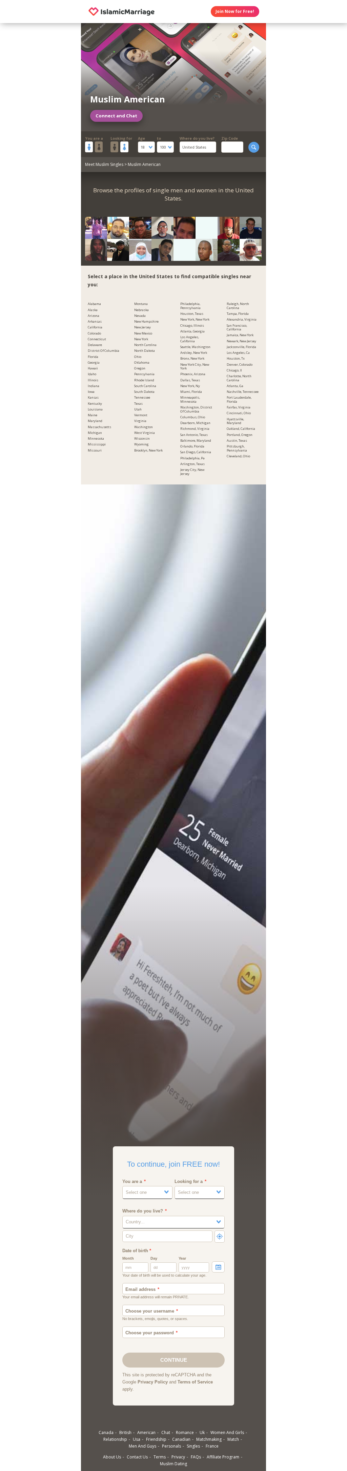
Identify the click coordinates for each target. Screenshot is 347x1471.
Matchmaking (209, 1439)
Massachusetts (99, 427)
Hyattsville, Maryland (235, 421)
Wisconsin (142, 439)
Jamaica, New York (240, 335)
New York (141, 339)
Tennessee (142, 398)
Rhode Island (144, 380)
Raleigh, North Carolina (238, 306)
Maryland (95, 421)
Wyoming (141, 444)
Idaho (92, 374)
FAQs (196, 1457)
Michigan (95, 433)
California (95, 327)
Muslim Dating (173, 1464)
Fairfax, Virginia (238, 407)
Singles (193, 1446)
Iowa (91, 392)
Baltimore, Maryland (195, 441)
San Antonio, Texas (194, 435)
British (125, 1432)
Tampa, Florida (238, 314)
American (146, 1432)
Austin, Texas (237, 441)
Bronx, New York (192, 359)
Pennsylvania (144, 374)
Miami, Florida (191, 392)
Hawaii (93, 368)
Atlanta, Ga (235, 386)
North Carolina (145, 345)
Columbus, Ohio (192, 417)
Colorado (94, 333)
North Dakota (144, 351)
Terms (160, 1457)
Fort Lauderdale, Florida (239, 400)
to (159, 138)
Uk (202, 1432)
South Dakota (144, 392)
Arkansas (95, 322)
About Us (112, 1457)
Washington (143, 427)
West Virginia (144, 433)
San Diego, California (195, 452)
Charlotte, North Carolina (239, 378)
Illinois (93, 380)
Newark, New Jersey (241, 341)
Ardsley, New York (193, 353)
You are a (94, 138)
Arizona (93, 316)
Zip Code (229, 138)
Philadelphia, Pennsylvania (190, 306)
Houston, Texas (191, 314)
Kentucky (95, 404)
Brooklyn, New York (148, 450)
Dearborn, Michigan (195, 423)
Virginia (140, 421)
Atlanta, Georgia (192, 331)
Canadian (181, 1439)
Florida (93, 357)
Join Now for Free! (235, 11)
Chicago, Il (234, 370)
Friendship (156, 1439)
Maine (92, 415)
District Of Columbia (103, 351)
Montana (141, 304)
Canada (106, 1432)
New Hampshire (146, 322)
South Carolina (145, 386)
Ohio (137, 357)
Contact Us (137, 1457)
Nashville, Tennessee (243, 392)
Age (141, 138)
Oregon (139, 368)
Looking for (121, 138)
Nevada (140, 316)
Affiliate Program (223, 1457)
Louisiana (95, 409)
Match (233, 1439)
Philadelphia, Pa (192, 458)
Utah (138, 409)
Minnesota (96, 439)
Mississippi (97, 444)
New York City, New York (194, 367)
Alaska (93, 310)
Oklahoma (141, 363)
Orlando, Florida (192, 446)
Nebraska (141, 310)
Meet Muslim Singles (104, 164)
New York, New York (194, 320)
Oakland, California (241, 429)
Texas (138, 404)
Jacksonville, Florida (241, 347)
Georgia (94, 363)
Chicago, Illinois (192, 326)
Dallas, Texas (190, 380)
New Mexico (143, 333)
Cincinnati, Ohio (239, 413)
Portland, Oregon (239, 435)
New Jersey (142, 327)
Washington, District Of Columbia (196, 409)
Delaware (95, 345)
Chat (165, 1432)
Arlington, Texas (192, 464)
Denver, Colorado (239, 365)
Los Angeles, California (189, 339)
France (212, 1446)
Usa (136, 1439)
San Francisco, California (237, 328)
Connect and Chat (116, 116)
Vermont (140, 415)
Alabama (94, 304)
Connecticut (97, 339)
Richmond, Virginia (194, 429)
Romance (185, 1432)
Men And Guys (142, 1446)
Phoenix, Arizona (192, 374)
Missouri (95, 450)
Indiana (93, 386)
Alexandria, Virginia (242, 320)
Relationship (115, 1439)
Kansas (93, 398)
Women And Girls (227, 1432)
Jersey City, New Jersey (192, 472)
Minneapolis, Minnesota (190, 400)
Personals (171, 1446)
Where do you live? (197, 138)
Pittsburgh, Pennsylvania (237, 448)
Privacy (178, 1457)
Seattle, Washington (195, 347)
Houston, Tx (236, 359)
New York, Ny (190, 386)
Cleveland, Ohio (238, 456)
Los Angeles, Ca (238, 353)
